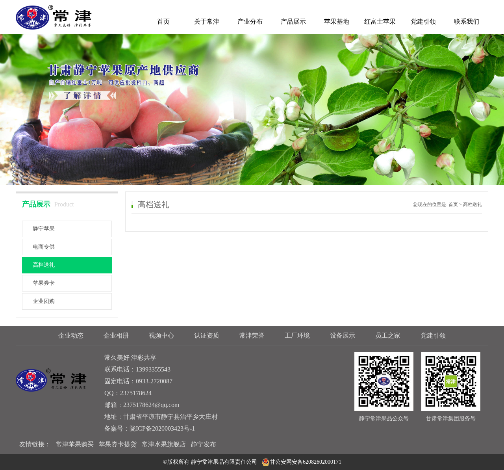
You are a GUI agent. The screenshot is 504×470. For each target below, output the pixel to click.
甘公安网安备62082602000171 (305, 462)
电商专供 (44, 247)
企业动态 (70, 335)
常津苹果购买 (75, 444)
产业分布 (250, 21)
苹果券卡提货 (118, 444)
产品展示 (293, 21)
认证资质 (206, 335)
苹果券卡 (44, 283)
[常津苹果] (54, 17)
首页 (163, 21)
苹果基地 (336, 21)
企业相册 (116, 335)
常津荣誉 (252, 335)
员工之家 (387, 335)
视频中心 (161, 335)
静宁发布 (203, 444)
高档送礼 (44, 265)
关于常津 (206, 21)
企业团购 (44, 301)
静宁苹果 (44, 229)
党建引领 (423, 21)
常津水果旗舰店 (164, 444)
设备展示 (342, 335)
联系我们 (466, 21)
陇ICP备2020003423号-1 (162, 428)
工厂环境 (297, 335)
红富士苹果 (380, 21)
